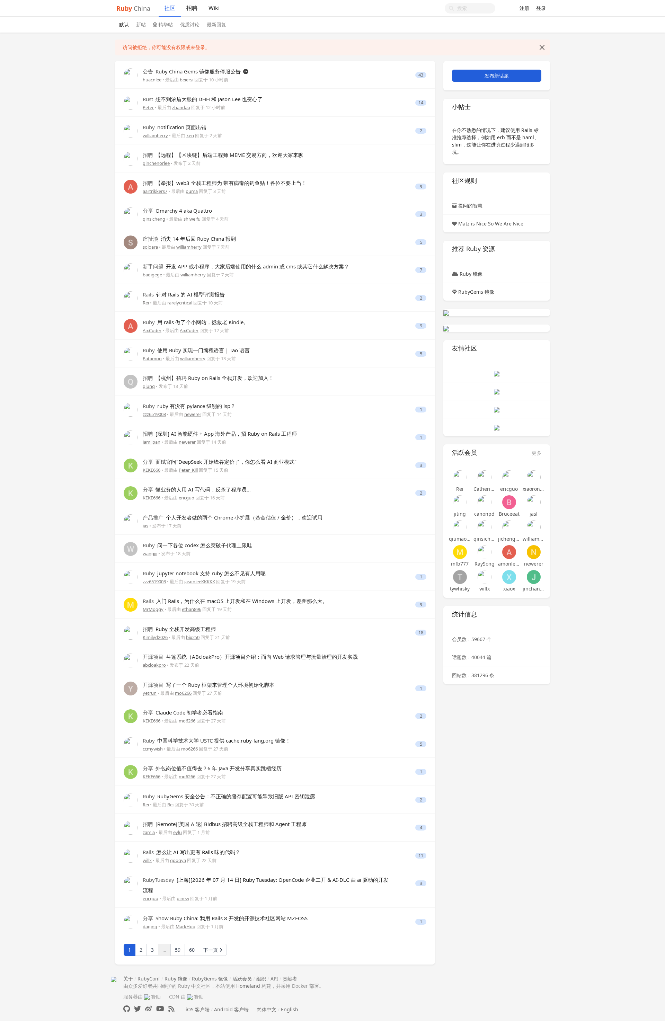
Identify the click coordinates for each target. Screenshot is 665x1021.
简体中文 (266, 1009)
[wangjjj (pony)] (131, 548)
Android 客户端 (231, 1009)
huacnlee (152, 80)
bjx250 (193, 637)
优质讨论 (190, 24)
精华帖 (165, 24)
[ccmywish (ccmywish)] (131, 743)
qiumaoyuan (460, 538)
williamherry (155, 135)
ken (190, 135)
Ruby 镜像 (471, 273)
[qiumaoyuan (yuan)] (460, 527)
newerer (192, 414)
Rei (146, 303)
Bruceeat (509, 513)
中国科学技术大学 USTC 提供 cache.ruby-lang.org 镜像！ (217, 740)
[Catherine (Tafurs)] (484, 477)
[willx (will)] (131, 855)
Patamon (152, 358)
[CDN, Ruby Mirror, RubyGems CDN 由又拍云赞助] (190, 996)
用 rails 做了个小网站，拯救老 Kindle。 (196, 322)
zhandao (181, 107)
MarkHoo (185, 926)
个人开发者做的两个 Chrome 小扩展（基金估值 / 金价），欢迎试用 (232, 517)
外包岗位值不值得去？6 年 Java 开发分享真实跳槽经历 (212, 768)
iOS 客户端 (198, 1009)
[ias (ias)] (131, 520)
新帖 (141, 24)
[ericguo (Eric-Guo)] (131, 883)
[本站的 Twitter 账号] (137, 1008)
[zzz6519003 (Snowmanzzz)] (131, 409)
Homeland (248, 986)
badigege (152, 275)
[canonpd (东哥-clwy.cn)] (484, 502)
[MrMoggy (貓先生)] (131, 604)
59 (177, 950)
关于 (128, 978)
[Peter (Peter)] (131, 102)
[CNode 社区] (496, 373)
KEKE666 (151, 470)
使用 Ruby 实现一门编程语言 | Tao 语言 (196, 350)
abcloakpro (154, 665)
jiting (460, 513)
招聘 (191, 8)
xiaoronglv (533, 489)
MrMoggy (153, 609)
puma (192, 191)
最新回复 (216, 24)
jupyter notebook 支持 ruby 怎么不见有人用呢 (204, 573)
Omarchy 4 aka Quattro (177, 210)
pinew (183, 898)
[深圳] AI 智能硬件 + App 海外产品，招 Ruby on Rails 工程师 (220, 433)
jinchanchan (533, 588)
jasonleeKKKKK (199, 581)
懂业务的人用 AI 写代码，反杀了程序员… (197, 489)
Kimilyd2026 (155, 637)
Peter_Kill (188, 470)
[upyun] (446, 328)
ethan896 (191, 609)
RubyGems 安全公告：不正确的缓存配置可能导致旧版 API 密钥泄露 (229, 796)
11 (420, 856)
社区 (169, 8)
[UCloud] (446, 312)
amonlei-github (509, 563)
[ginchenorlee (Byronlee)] (131, 158)
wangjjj (150, 553)
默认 (124, 24)
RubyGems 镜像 (476, 291)
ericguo (186, 498)
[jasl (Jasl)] (533, 502)
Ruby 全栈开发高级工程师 (179, 628)
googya (178, 860)
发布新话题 (497, 75)
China (133, 8)
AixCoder (152, 330)
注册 (524, 8)
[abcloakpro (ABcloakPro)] (131, 660)
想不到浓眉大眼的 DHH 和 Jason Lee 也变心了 (203, 99)
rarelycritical (179, 303)
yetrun (150, 693)
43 (420, 75)
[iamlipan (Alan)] (131, 437)
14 (420, 103)
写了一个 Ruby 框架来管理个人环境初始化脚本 (208, 684)
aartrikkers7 (155, 191)
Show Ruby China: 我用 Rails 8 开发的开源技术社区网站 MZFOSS (225, 918)
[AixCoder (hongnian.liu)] (131, 325)
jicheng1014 (509, 538)
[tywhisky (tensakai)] (460, 577)
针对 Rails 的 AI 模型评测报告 (184, 294)
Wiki (214, 8)
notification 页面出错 (174, 127)
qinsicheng (154, 219)
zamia (149, 832)
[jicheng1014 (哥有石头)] (509, 527)
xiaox (509, 588)
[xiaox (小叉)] (509, 577)
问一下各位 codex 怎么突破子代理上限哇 (197, 545)
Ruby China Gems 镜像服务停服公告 (192, 71)
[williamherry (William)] (131, 130)
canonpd (484, 513)
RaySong (485, 563)
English (289, 1009)
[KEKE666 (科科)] (131, 465)
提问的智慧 (470, 205)
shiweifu (192, 219)
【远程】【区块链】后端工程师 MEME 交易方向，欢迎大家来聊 (223, 154)
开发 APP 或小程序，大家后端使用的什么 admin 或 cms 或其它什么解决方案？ (246, 266)
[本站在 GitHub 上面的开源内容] (126, 1008)
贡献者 (290, 978)
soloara (150, 247)
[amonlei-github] (509, 552)
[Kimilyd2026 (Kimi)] (131, 632)
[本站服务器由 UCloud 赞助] (147, 996)
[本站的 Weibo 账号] (148, 1008)
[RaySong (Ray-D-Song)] (484, 552)
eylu (177, 832)
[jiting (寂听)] (460, 502)
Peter (148, 107)
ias (145, 526)
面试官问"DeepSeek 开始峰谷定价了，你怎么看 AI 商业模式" (219, 461)
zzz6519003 (154, 414)
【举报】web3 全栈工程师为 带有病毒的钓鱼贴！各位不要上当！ (225, 182)
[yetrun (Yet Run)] (131, 688)
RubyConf (149, 978)
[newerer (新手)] (533, 552)
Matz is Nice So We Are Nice (490, 223)
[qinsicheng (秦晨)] (131, 214)
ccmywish (153, 749)
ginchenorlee (156, 163)
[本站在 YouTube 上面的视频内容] (160, 1008)
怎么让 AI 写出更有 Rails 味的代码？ (191, 852)
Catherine (484, 489)
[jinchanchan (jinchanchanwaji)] (533, 577)
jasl (534, 513)
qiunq (149, 386)
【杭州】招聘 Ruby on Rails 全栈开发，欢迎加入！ (208, 377)
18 (420, 633)
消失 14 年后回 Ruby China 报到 (189, 238)
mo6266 (183, 693)
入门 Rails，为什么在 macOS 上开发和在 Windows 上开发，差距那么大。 (235, 600)
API (274, 978)
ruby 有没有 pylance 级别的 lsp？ (189, 405)
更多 (536, 453)
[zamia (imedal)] (131, 827)
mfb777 (460, 563)
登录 (541, 8)
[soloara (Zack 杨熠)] (131, 242)
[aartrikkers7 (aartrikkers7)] (131, 186)
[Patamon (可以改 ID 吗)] (131, 353)
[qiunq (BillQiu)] (131, 381)
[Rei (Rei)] (131, 297)
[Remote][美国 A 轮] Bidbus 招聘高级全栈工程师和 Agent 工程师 (225, 823)
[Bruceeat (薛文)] (509, 502)
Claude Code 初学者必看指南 (183, 712)
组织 (261, 978)
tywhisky (460, 588)
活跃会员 (242, 978)
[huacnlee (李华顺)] (131, 74)
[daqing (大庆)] (131, 921)
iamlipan (151, 442)
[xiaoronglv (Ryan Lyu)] (533, 477)
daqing (150, 926)
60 (192, 950)
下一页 (211, 950)
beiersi (186, 80)
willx (147, 860)
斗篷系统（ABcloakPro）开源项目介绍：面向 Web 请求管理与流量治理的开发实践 (250, 656)
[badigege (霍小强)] (131, 269)
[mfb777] (460, 552)
